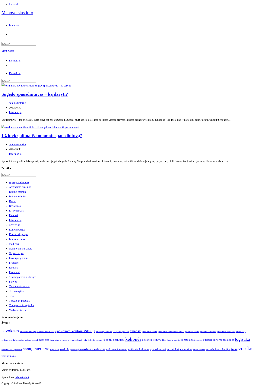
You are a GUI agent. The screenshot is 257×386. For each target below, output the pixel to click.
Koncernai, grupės (18, 234)
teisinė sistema (199, 350)
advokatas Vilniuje (28, 332)
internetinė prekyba (58, 340)
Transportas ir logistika (21, 305)
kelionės (133, 339)
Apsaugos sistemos (19, 182)
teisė (234, 349)
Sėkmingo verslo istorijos (22, 277)
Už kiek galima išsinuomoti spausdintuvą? (42, 135)
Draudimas (15, 206)
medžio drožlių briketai (12, 350)
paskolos (74, 350)
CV (114, 332)
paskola (64, 349)
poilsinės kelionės (138, 349)
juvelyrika (72, 340)
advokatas (10, 330)
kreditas (198, 340)
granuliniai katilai (149, 332)
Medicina (14, 244)
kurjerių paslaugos (223, 339)
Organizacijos (16, 253)
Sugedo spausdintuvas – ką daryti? (35, 94)
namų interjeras (36, 349)
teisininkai (173, 349)
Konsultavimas (17, 239)
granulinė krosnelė (208, 332)
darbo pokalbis (122, 332)
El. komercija (16, 210)
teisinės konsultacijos (218, 349)
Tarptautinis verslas (19, 286)
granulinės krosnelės (226, 332)
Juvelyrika (14, 225)
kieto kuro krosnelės (171, 340)
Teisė (11, 296)
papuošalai (54, 350)
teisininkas (185, 349)
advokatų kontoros (104, 332)
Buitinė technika (17, 196)
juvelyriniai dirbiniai (86, 340)
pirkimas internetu (116, 349)
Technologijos (16, 291)
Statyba (13, 281)
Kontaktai (13, 4)
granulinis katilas (192, 332)
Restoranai (14, 272)
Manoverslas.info (17, 12)
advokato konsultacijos (46, 332)
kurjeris (207, 339)
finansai (135, 331)
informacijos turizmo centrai (25, 340)
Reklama (13, 267)
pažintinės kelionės (91, 349)
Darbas (12, 201)
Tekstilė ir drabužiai (19, 300)
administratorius (17, 103)
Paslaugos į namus (18, 258)
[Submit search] (38, 81)
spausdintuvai (158, 349)
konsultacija (188, 339)
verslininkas (9, 355)
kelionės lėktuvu (151, 339)
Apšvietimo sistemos (20, 187)
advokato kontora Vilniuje (76, 331)
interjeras (44, 339)
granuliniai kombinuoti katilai (171, 332)
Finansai (13, 215)
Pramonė (13, 262)
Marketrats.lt (22, 377)
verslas (245, 348)
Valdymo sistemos (18, 310)
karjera (99, 340)
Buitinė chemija (17, 191)
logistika (242, 339)
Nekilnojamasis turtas (20, 248)
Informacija (15, 112)
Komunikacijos (17, 229)
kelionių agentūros (114, 339)
